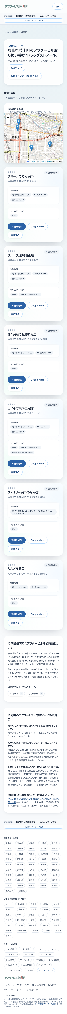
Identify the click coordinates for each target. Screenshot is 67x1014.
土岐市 (20, 925)
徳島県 (8, 880)
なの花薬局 (28, 965)
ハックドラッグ (44, 965)
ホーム (6, 32)
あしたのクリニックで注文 (33, 20)
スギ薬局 (39, 959)
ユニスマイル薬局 (13, 970)
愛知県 (31, 864)
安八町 (8, 904)
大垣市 (33, 904)
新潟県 (56, 853)
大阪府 (20, 869)
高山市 (43, 920)
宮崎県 (54, 885)
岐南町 (8, 914)
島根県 (20, 875)
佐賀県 (8, 885)
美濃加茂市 (22, 930)
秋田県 (54, 843)
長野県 (54, 859)
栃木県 (43, 848)
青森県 (20, 843)
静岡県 (20, 864)
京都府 (8, 869)
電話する (15, 235)
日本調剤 (29, 970)
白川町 (8, 920)
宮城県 (43, 843)
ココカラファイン (46, 954)
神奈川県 (44, 853)
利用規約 (52, 984)
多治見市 (55, 920)
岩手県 (31, 843)
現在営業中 (16, 67)
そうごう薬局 (54, 959)
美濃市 (35, 930)
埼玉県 (8, 853)
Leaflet (32, 161)
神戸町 (54, 914)
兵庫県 (31, 869)
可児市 (33, 909)
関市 (32, 920)
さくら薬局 (10, 959)
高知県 (43, 880)
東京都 (31, 853)
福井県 (31, 859)
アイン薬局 (10, 949)
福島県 (20, 848)
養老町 (8, 935)
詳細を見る (16, 226)
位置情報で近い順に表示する (24, 76)
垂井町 (8, 925)
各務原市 (9, 909)
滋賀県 (54, 864)
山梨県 (43, 859)
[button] (19, 122)
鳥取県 (8, 875)
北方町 (56, 909)
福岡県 (54, 880)
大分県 (43, 885)
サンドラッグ (25, 959)
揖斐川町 (21, 904)
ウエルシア (39, 949)
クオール (53, 949)
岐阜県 (15, 32)
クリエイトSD (29, 954)
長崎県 (20, 885)
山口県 (54, 875)
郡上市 (31, 914)
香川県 (20, 880)
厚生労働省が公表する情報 (45, 1004)
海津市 (56, 904)
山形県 (8, 848)
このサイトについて (21, 984)
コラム (7, 984)
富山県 (8, 859)
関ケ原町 (21, 920)
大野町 (45, 904)
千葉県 (20, 853)
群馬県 (54, 848)
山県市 (58, 930)
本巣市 (47, 930)
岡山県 (31, 875)
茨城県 (31, 848)
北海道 (8, 843)
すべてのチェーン (46, 970)
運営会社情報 (38, 984)
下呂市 (43, 914)
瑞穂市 (8, 930)
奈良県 (43, 869)
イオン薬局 (25, 949)
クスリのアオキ (12, 954)
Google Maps (37, 226)
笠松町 (22, 909)
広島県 (43, 875)
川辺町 (45, 909)
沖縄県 (22, 890)
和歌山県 (55, 869)
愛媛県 (31, 880)
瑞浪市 (56, 925)
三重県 (43, 864)
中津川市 (32, 925)
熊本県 (31, 885)
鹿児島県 (9, 890)
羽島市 (45, 925)
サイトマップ (32, 990)
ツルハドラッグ (11, 965)
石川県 (20, 859)
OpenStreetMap (45, 161)
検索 (58, 6)
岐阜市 (20, 914)
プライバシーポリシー (14, 990)
